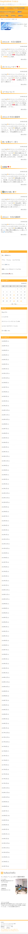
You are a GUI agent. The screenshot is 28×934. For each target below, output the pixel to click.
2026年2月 (4, 364)
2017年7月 (4, 755)
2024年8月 (4, 424)
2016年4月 (4, 824)
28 (14, 301)
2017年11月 (5, 737)
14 (14, 295)
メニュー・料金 (4, 16)
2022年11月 (5, 497)
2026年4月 (4, 355)
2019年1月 (4, 672)
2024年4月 (4, 442)
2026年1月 (4, 368)
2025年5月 (4, 396)
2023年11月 (5, 461)
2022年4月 (4, 525)
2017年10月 (5, 742)
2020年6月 (4, 613)
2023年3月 (4, 484)
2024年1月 (4, 451)
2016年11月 (5, 792)
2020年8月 (4, 608)
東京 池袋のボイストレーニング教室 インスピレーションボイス (10, 1)
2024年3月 (4, 447)
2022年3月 (4, 530)
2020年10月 (5, 599)
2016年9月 (4, 801)
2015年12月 (5, 843)
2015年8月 (4, 861)
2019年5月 (4, 659)
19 (7, 298)
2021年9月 (4, 553)
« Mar (12, 304)
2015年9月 (4, 857)
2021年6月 (4, 566)
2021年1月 (4, 585)
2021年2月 (4, 580)
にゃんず (4, 316)
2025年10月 (5, 378)
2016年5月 (4, 820)
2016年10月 (5, 797)
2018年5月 (4, 709)
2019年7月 (4, 649)
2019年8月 (4, 645)
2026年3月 (4, 359)
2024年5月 (4, 438)
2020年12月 (5, 590)
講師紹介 (19, 12)
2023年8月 (4, 470)
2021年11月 (5, 543)
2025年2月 (4, 405)
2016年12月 (5, 788)
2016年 (13, 19)
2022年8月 (4, 511)
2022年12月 (5, 493)
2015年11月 (5, 847)
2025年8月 (4, 382)
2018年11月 (5, 682)
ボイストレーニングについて (7, 12)
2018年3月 (4, 718)
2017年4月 (4, 769)
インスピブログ (7, 19)
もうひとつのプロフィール (9, 326)
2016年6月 (4, 815)
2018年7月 (4, 700)
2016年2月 (4, 834)
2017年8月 (4, 751)
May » (15, 304)
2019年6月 (4, 654)
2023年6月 (4, 474)
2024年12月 (5, 410)
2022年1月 (4, 534)
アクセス (13, 16)
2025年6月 (4, 391)
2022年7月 (4, 516)
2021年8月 (4, 557)
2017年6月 (4, 760)
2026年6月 (4, 350)
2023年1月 (4, 488)
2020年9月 (4, 603)
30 (21, 301)
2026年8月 (4, 341)
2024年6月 (4, 433)
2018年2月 (4, 723)
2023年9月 (4, 465)
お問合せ (20, 16)
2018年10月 (5, 686)
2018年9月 (4, 691)
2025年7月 (4, 387)
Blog (3, 312)
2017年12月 (5, 732)
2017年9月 (4, 746)
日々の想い (5, 330)
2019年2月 (4, 668)
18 (3, 298)
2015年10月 (5, 852)
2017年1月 (4, 783)
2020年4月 (4, 622)
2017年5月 (4, 765)
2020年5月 (4, 617)
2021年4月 (4, 571)
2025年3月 (4, 401)
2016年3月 (4, 829)
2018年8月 (4, 695)
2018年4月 (4, 714)
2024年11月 (5, 414)
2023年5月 (4, 479)
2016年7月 (4, 811)
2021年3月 (4, 576)
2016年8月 (4, 806)
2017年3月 (4, 774)
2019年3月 (4, 663)
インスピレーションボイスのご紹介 (16, 8)
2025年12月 (5, 373)
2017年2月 (4, 778)
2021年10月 (5, 548)
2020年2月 (4, 631)
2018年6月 (4, 705)
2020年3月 (4, 626)
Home (2, 19)
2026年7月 (4, 345)
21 (14, 298)
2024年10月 (5, 419)
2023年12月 (5, 456)
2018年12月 (5, 677)
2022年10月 (5, 502)
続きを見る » (24, 59)
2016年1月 (4, 838)
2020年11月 (5, 594)
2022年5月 (4, 520)
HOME (2, 8)
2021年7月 (4, 562)
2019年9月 (4, 640)
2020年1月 (4, 636)
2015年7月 (4, 866)
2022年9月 (4, 507)
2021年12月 (5, 539)
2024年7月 (4, 428)
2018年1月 (4, 728)
